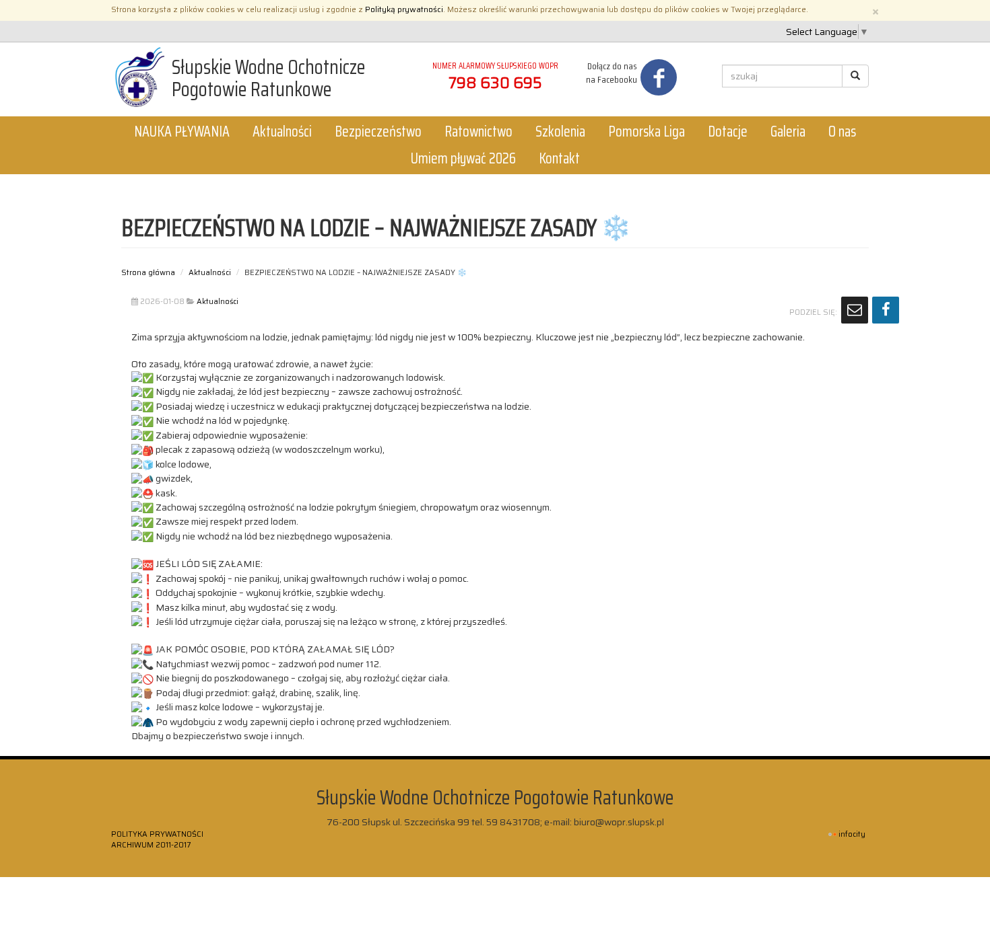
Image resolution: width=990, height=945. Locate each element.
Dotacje (728, 131)
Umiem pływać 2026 (463, 158)
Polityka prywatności (157, 834)
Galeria (787, 131)
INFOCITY (851, 834)
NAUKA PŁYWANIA (182, 131)
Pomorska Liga (646, 131)
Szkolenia (560, 131)
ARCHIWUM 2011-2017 (151, 845)
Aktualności (282, 131)
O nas (842, 131)
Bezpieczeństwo (378, 131)
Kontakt (559, 158)
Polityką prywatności (404, 9)
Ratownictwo (478, 131)
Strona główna (148, 272)
